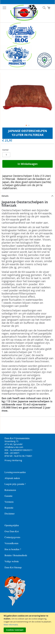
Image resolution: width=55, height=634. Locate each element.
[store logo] (22, 13)
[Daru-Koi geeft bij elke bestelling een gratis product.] (16, 66)
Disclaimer (10, 513)
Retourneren (10, 489)
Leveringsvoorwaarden (15, 472)
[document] (28, 623)
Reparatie (9, 507)
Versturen (9, 501)
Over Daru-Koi (12, 531)
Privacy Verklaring (13, 460)
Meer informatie (11, 624)
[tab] (27, 196)
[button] (26, 125)
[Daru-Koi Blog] (19, 44)
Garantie (8, 495)
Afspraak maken (12, 478)
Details (5, 195)
